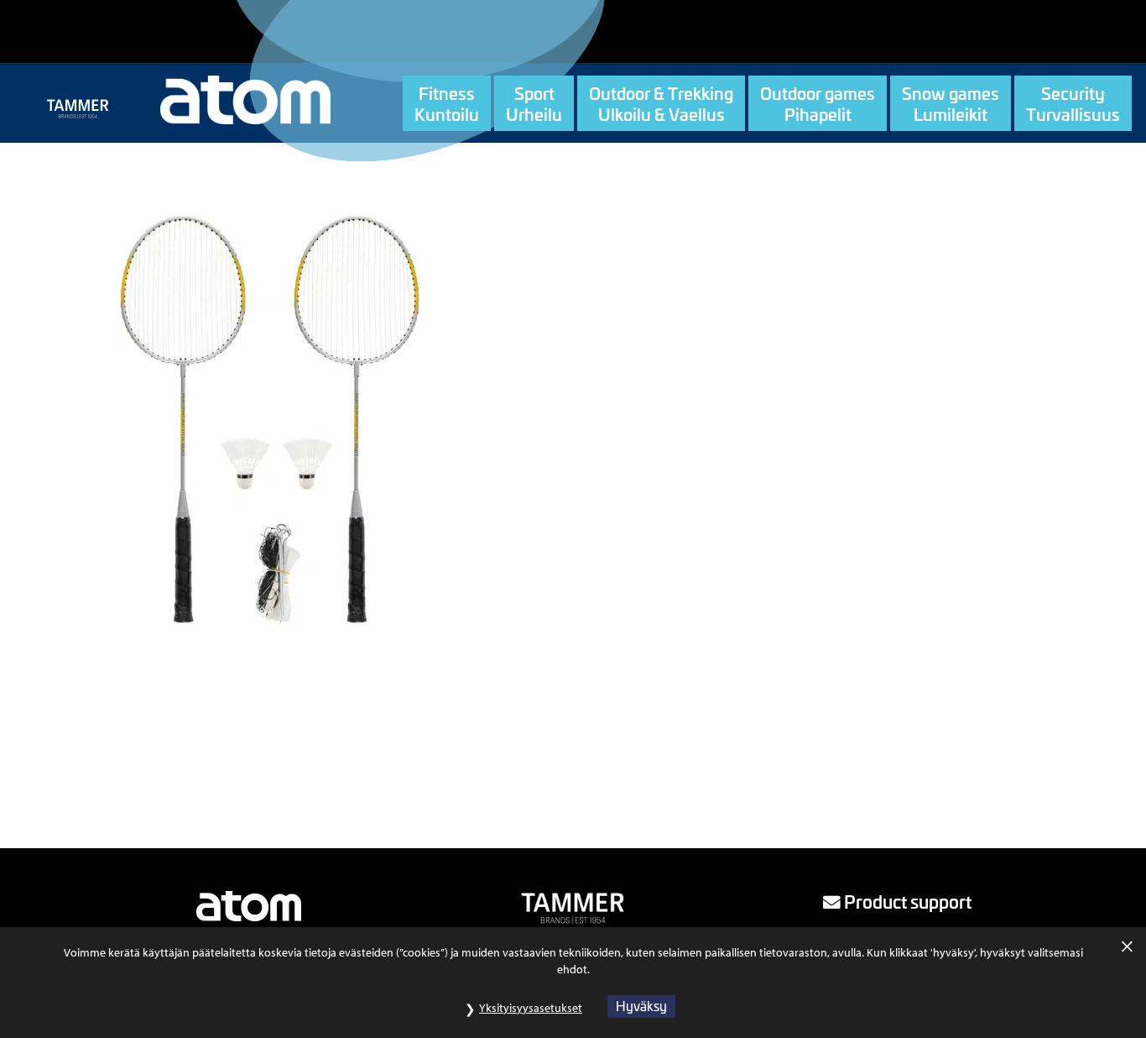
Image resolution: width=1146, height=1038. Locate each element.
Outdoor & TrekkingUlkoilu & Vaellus (661, 103)
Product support (906, 901)
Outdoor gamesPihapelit (817, 103)
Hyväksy (641, 1005)
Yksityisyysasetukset (530, 1007)
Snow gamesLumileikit (950, 103)
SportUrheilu (534, 103)
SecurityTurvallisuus (1073, 103)
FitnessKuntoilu (446, 103)
